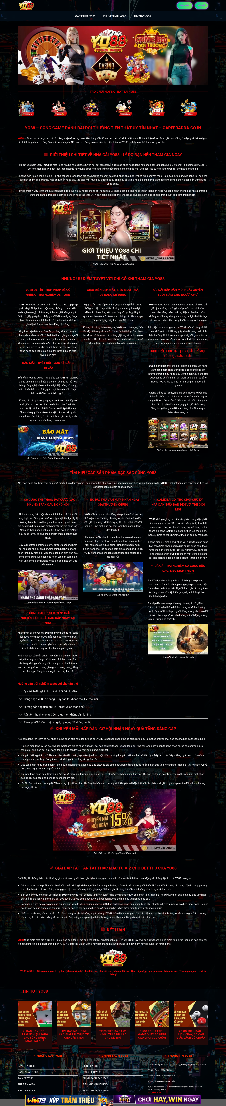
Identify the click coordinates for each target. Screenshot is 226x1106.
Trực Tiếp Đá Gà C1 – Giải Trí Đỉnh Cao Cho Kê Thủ (113, 1034)
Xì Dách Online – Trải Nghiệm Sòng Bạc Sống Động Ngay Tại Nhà (35, 1036)
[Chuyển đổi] (21, 692)
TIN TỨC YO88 (142, 16)
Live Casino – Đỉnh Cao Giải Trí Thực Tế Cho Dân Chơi (74, 1034)
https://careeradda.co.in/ (165, 1081)
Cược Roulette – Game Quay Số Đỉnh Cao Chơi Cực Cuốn (152, 1034)
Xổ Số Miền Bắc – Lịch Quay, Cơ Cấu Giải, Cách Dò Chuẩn (191, 1034)
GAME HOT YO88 (85, 16)
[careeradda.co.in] (26, 5)
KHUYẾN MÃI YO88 (114, 16)
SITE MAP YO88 (154, 1092)
